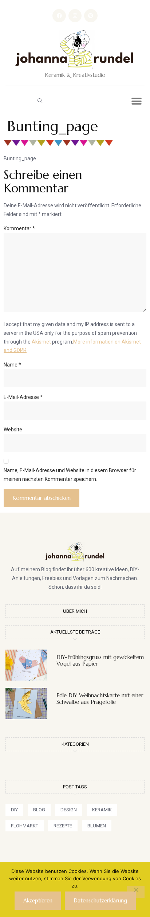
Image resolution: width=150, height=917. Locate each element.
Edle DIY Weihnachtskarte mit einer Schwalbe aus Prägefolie (99, 698)
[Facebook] (59, 15)
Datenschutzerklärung (100, 900)
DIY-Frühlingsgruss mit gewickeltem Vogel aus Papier (100, 660)
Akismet (41, 342)
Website (13, 429)
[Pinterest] (90, 15)
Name (12, 365)
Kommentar (19, 228)
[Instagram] (75, 15)
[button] (40, 100)
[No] (136, 892)
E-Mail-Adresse (23, 397)
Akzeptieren (37, 900)
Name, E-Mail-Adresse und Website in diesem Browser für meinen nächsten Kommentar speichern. (70, 474)
